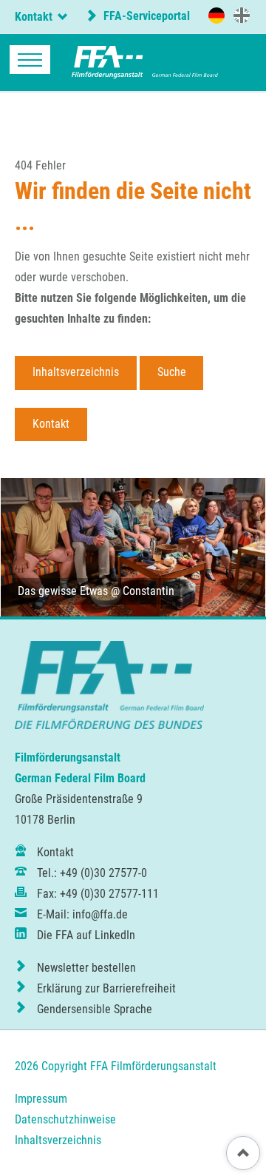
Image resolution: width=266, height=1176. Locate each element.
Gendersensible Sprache (94, 1009)
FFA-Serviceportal (145, 16)
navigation (30, 59)
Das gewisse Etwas (63, 591)
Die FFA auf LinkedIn (86, 935)
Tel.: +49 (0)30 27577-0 (92, 873)
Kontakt (51, 424)
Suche (171, 372)
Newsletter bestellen (86, 968)
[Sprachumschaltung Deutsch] (216, 15)
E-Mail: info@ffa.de (82, 914)
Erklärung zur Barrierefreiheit (106, 988)
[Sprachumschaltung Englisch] (241, 15)
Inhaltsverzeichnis (76, 372)
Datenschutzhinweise (65, 1119)
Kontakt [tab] (33, 17)
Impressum (41, 1099)
